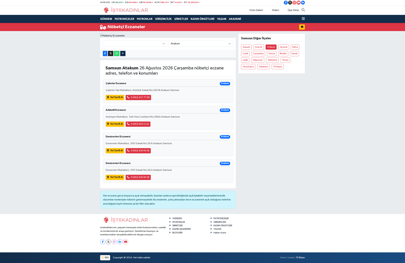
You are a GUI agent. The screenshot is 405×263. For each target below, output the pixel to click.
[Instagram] (114, 241)
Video (275, 10)
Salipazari (258, 60)
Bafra (295, 47)
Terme (285, 60)
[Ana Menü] (303, 19)
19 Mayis (277, 66)
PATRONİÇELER (124, 19)
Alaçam (246, 47)
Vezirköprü (248, 66)
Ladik (245, 60)
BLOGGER (177, 232)
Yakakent (263, 66)
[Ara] (303, 10)
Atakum (271, 47)
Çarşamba (258, 53)
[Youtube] (125, 241)
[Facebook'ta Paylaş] (105, 53)
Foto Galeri (256, 10)
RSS (106, 257)
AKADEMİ (235, 19)
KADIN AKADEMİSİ (181, 229)
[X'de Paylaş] (110, 53)
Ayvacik (283, 47)
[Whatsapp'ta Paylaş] (116, 53)
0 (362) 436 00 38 (140, 150)
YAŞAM (221, 19)
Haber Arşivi (220, 232)
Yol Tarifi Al (116, 97)
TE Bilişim (300, 257)
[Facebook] (102, 241)
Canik (245, 53)
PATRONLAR (144, 19)
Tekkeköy (272, 60)
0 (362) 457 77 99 (140, 97)
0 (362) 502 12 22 (140, 124)
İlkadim (283, 53)
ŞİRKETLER (181, 19)
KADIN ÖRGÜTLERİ (202, 19)
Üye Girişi (293, 10)
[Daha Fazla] (122, 53)
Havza (271, 53)
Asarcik (258, 47)
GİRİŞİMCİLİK (163, 19)
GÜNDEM (106, 19)
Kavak (295, 53)
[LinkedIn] (119, 241)
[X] (108, 241)
